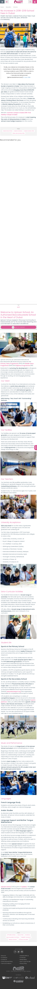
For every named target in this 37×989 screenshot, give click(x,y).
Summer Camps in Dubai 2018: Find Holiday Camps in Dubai (16, 113)
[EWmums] (7, 977)
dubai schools (18, 131)
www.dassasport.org (14, 691)
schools (27, 935)
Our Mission (4, 957)
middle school (13, 939)
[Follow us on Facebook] (15, 951)
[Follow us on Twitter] (18, 951)
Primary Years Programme (10, 363)
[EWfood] (29, 977)
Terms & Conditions (6, 963)
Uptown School (6, 887)
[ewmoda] (18, 977)
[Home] (18, 1)
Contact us (4, 959)
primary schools (26, 937)
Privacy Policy (23, 963)
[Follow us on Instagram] (21, 951)
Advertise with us (24, 955)
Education (8, 7)
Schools (15, 7)
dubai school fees (29, 131)
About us (3, 955)
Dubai (2, 7)
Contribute (22, 957)
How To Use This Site (25, 961)
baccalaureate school (12, 937)
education (20, 935)
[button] (2, 2)
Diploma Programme (23, 365)
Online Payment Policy (7, 961)
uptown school (11, 935)
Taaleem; (24, 887)
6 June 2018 (26, 77)
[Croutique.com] (18, 981)
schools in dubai (23, 939)
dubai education (7, 131)
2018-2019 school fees (18, 133)
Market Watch (23, 959)
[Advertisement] (18, 221)
